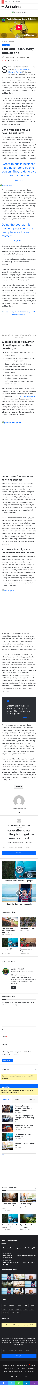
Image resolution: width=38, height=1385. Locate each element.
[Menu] (3, 7)
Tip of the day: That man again (27, 1226)
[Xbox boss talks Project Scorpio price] (28, 942)
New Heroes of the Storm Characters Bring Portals (24, 1126)
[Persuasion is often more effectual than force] (10, 1197)
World (18, 1312)
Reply (13, 987)
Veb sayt (4, 1044)
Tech (31, 1309)
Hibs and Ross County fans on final (10, 1226)
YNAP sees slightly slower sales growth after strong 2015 (24, 1118)
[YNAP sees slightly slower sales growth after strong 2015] (7, 1118)
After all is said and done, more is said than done (9, 930)
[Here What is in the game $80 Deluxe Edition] (7, 1284)
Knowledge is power (27, 928)
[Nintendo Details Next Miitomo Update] (7, 1291)
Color (25, 1305)
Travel (12, 1312)
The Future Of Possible (12, 2)
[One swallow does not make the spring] (19, 1277)
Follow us (5, 1318)
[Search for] (35, 7)
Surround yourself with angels (24, 396)
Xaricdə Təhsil (19, 808)
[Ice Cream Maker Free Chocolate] (30, 1277)
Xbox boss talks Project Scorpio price (28, 950)
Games (11, 1309)
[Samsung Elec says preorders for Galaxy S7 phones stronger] (7, 1109)
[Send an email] (13, 57)
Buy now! (31, 1371)
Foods (4, 1309)
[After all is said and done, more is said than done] (10, 922)
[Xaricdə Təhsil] (13, 6)
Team (25, 1309)
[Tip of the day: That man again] (28, 1218)
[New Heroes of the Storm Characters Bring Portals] (7, 1128)
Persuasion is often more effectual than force (9, 1206)
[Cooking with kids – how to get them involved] (30, 1291)
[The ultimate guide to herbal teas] (7, 1137)
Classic (19, 1305)
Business (11, 1305)
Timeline (5, 1312)
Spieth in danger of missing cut (27, 1205)
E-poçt (4, 1036)
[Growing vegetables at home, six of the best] (7, 1277)
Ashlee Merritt (17, 969)
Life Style (11, 41)
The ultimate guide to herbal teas (23, 1135)
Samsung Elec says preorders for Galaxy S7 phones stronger (24, 1108)
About (19, 787)
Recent (17, 1099)
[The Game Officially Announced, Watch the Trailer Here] (30, 1284)
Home (5, 41)
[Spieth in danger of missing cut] (28, 1197)
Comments (31, 1099)
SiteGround (31, 1368)
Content (32, 1305)
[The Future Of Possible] (10, 942)
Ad (3, 1029)
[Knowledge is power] (28, 922)
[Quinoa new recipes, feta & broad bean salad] (19, 1291)
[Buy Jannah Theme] (19, 12)
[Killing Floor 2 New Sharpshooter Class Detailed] (19, 1284)
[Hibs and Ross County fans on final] (7, 1146)
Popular (6, 1099)
